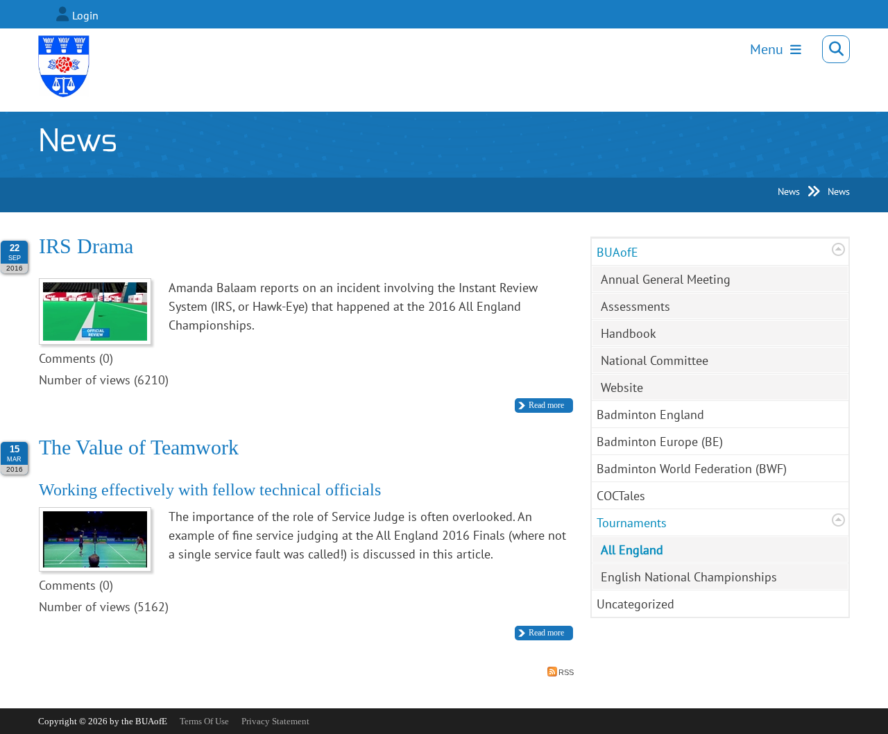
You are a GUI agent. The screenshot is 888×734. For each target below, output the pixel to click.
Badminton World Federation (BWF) (692, 469)
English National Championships (689, 577)
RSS (566, 672)
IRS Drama (86, 245)
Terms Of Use (204, 721)
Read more (546, 405)
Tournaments (632, 523)
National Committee (654, 360)
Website (622, 387)
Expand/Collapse (838, 249)
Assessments (635, 306)
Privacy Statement (275, 721)
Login (85, 15)
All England (632, 550)
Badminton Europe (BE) (660, 442)
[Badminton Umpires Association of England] (55, 54)
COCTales (621, 496)
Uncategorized (635, 604)
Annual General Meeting (666, 279)
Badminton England (650, 415)
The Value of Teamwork (139, 447)
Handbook (628, 333)
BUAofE (617, 252)
